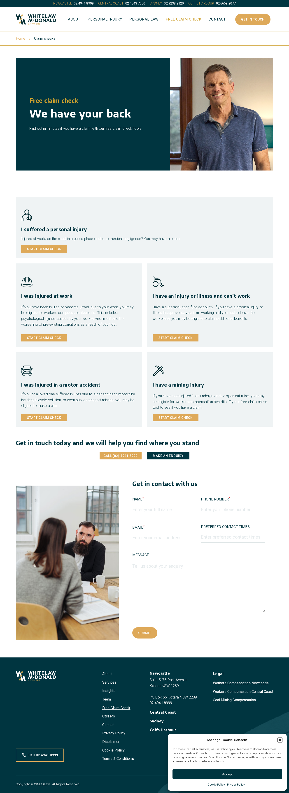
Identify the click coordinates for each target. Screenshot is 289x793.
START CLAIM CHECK (44, 249)
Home (21, 38)
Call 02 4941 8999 (43, 755)
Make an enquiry (168, 456)
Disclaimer (111, 742)
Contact (217, 19)
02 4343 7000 (135, 3)
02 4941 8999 (84, 3)
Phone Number (215, 498)
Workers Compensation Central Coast (243, 691)
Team (106, 699)
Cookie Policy (216, 784)
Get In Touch (253, 19)
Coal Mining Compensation (234, 700)
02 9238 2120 (174, 3)
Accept (227, 774)
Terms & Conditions (118, 758)
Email (138, 527)
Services (109, 682)
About (74, 19)
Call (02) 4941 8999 (121, 456)
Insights (108, 691)
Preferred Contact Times (225, 527)
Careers (108, 716)
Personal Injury (105, 19)
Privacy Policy (236, 784)
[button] (280, 740)
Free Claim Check (183, 19)
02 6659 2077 (226, 3)
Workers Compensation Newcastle (241, 683)
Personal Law (143, 19)
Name (138, 498)
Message (140, 555)
